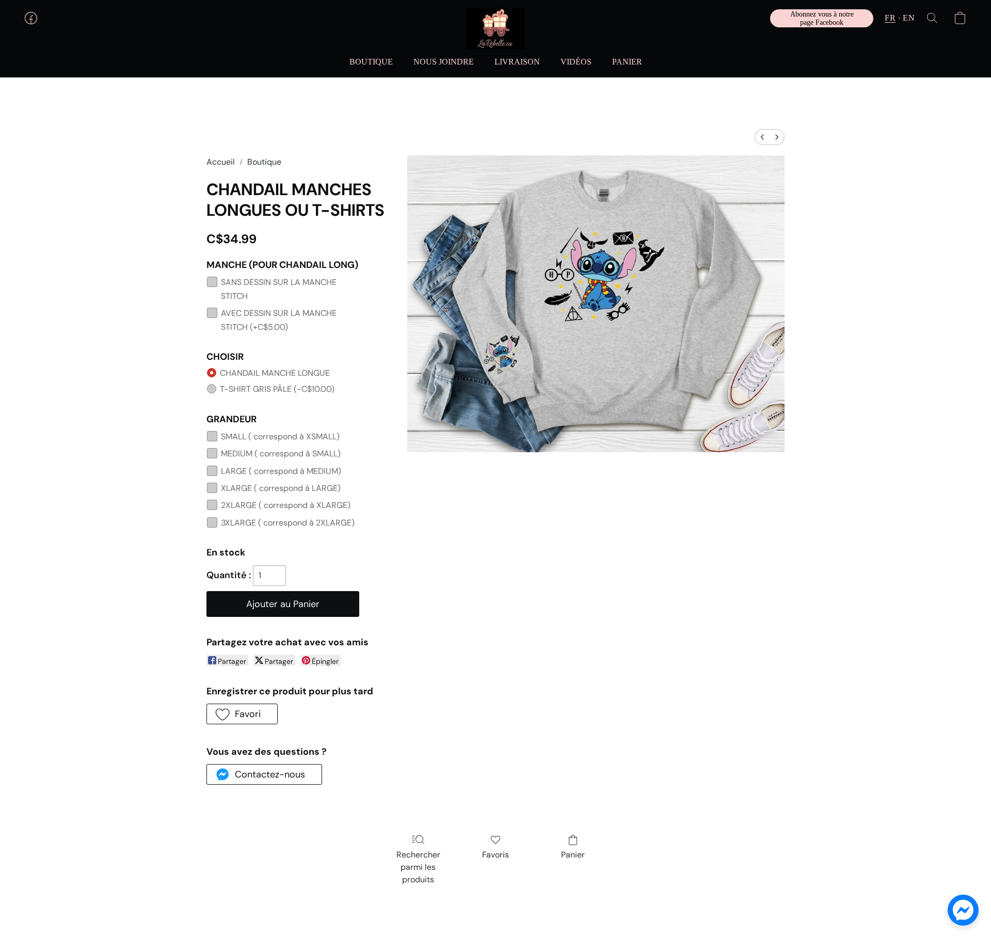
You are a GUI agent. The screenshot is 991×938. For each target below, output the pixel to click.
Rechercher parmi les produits (418, 867)
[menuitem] (762, 137)
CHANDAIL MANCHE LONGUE (275, 373)
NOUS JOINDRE (443, 61)
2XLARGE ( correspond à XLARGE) (285, 505)
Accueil (220, 161)
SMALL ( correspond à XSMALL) (280, 436)
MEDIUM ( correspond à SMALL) (281, 453)
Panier (573, 854)
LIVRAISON (517, 61)
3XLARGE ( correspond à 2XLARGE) (288, 522)
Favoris (495, 854)
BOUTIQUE (371, 61)
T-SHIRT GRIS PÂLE (277, 389)
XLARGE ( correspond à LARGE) (281, 488)
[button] (495, 28)
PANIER (627, 61)
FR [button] (890, 17)
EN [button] (909, 17)
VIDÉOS (576, 61)
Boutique (264, 161)
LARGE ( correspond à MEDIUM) (281, 471)
